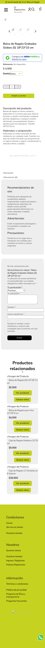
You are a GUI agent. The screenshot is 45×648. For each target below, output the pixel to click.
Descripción (8, 173)
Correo (9, 523)
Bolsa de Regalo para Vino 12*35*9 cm (20, 412)
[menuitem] (15, 31)
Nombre (11, 307)
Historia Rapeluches (15, 564)
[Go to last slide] (10, 31)
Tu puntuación (14, 287)
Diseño (6, 73)
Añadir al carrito (19, 95)
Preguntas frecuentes (16, 601)
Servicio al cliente (14, 527)
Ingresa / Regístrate (15, 560)
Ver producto (22, 392)
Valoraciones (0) (10, 177)
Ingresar (29, 9)
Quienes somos (13, 550)
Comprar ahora (22, 399)
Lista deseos (36, 9)
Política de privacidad (16, 589)
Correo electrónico (15, 314)
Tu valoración (13, 293)
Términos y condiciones (17, 583)
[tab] (23, 173)
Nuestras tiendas (14, 533)
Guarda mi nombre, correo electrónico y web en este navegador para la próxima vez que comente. (22, 327)
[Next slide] (35, 31)
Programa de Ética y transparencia (15, 595)
